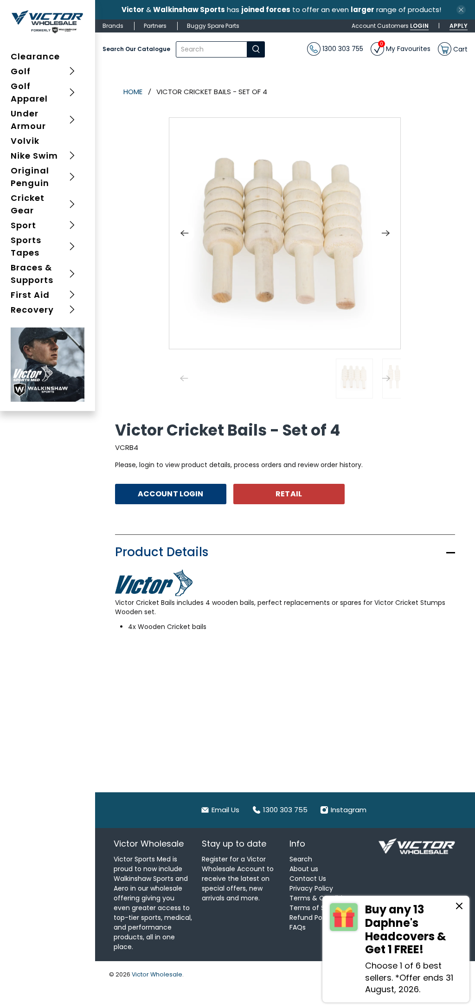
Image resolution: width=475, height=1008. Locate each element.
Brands (113, 26)
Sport (23, 225)
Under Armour (28, 120)
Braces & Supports (32, 274)
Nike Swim (34, 155)
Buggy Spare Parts (213, 26)
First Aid (30, 295)
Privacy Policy (311, 888)
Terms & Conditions (321, 898)
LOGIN (419, 26)
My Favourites (405, 47)
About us (303, 868)
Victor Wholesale (157, 974)
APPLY (458, 26)
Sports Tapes (26, 246)
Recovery (32, 309)
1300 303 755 (342, 48)
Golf (21, 71)
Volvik (25, 141)
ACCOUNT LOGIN (170, 493)
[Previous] (184, 233)
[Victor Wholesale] (48, 21)
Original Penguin (30, 177)
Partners (155, 26)
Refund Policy (311, 917)
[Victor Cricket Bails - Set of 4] (284, 233)
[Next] (385, 233)
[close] (461, 9)
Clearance (35, 56)
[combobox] (211, 49)
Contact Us (307, 878)
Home (132, 91)
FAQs (297, 927)
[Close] (459, 907)
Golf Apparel (29, 92)
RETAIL (289, 493)
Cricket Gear (28, 204)
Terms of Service (317, 907)
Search (300, 859)
